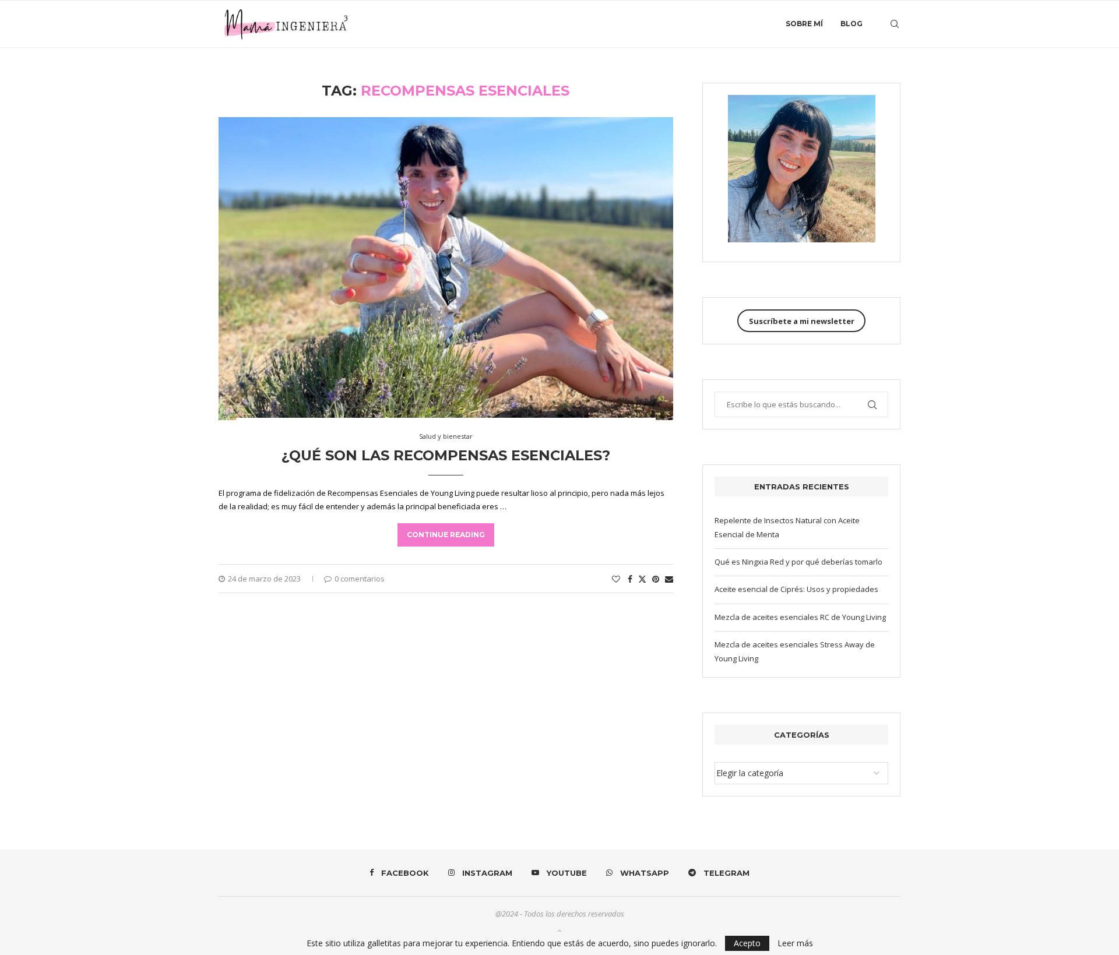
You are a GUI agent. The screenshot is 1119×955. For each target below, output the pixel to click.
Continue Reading (446, 534)
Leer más (795, 943)
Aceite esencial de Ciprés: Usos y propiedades (796, 589)
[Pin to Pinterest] (655, 578)
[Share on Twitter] (642, 578)
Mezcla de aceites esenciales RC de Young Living (800, 617)
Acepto (747, 943)
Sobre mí (804, 23)
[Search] (894, 24)
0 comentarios (360, 578)
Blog (851, 23)
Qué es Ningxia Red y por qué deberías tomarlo (798, 561)
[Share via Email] (669, 578)
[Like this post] (616, 578)
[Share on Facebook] (630, 578)
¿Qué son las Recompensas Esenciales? (445, 455)
